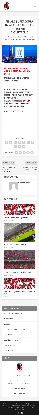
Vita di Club (8, 351)
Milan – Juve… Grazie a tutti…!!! (15, 245)
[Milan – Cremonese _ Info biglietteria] (19, 259)
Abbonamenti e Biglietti (13, 39)
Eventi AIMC (8, 335)
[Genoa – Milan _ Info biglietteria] (19, 209)
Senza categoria (10, 345)
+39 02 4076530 (19, 388)
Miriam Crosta (17, 37)
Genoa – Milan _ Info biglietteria (16, 218)
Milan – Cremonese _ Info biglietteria (17, 272)
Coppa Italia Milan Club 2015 (15, 329)
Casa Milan (8, 324)
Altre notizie (9, 319)
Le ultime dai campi (11, 340)
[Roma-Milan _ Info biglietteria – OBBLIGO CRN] (19, 283)
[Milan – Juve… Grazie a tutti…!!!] (19, 232)
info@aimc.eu (19, 393)
